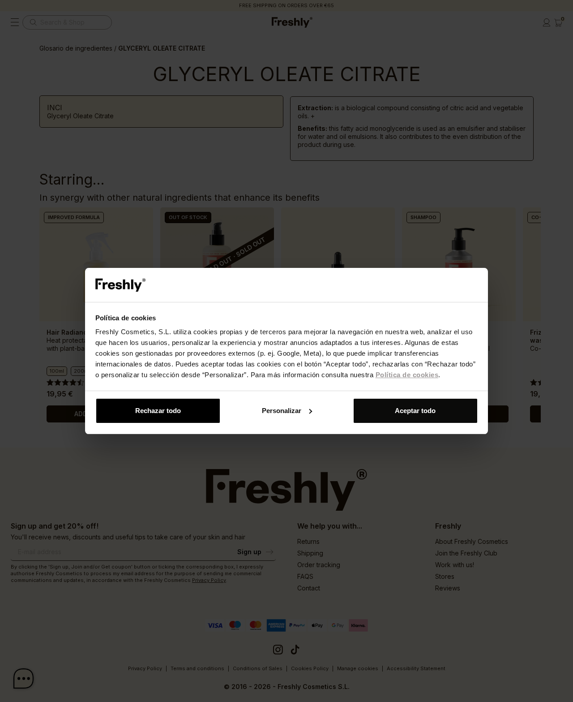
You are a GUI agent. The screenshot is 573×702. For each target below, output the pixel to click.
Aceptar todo (415, 410)
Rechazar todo (158, 410)
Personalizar (281, 410)
